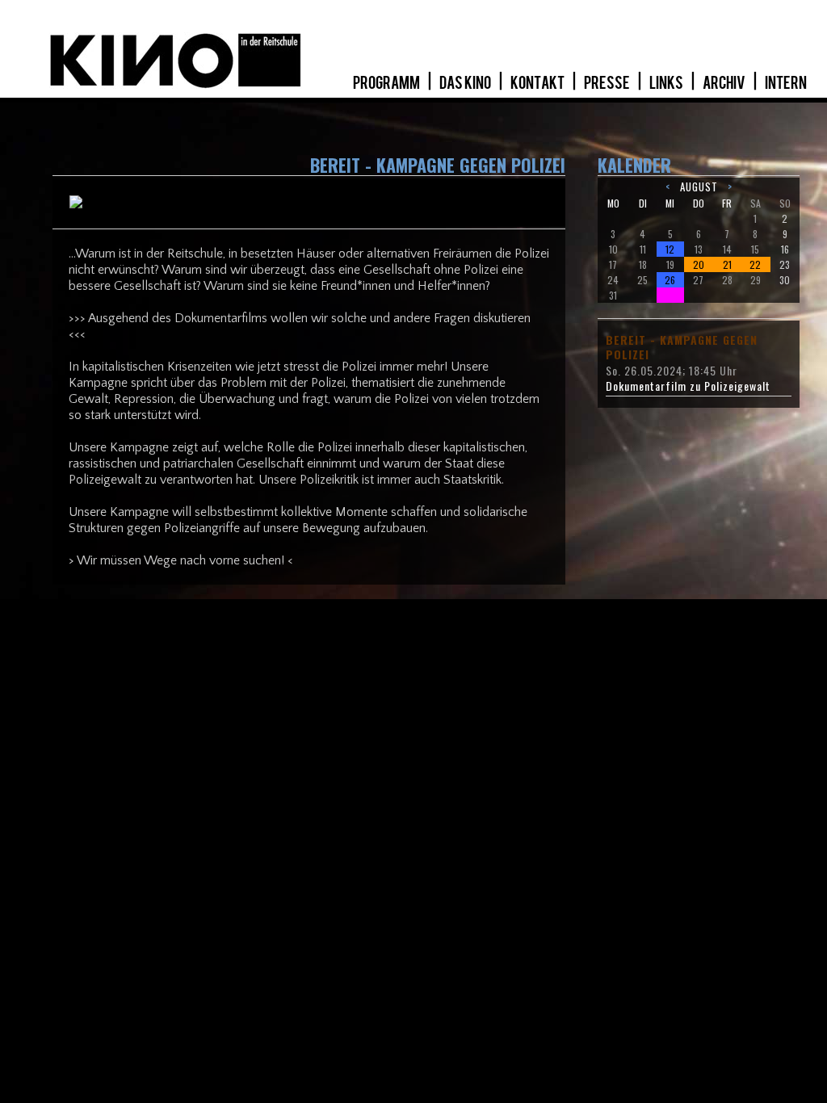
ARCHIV (724, 83)
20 (698, 264)
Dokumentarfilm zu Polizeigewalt (688, 386)
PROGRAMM (387, 83)
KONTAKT (538, 83)
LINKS (667, 83)
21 (727, 264)
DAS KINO (466, 83)
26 (670, 280)
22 (755, 264)
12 (669, 249)
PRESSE (608, 83)
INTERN (786, 83)
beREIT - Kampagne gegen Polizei (682, 347)
